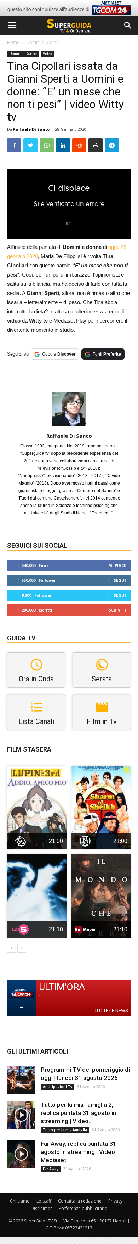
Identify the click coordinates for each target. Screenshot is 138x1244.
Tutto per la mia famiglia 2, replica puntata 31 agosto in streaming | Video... (78, 1113)
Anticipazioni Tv (57, 1086)
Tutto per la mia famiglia (65, 1129)
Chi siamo (20, 1201)
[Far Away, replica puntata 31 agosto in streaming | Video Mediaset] (21, 1154)
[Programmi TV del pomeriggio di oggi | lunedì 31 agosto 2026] (21, 1080)
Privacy (115, 1201)
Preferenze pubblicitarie (83, 1208)
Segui (120, 580)
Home (13, 42)
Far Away (50, 1168)
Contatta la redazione (80, 1201)
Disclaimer (41, 1208)
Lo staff (43, 1201)
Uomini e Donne (42, 42)
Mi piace (117, 565)
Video (47, 53)
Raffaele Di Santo (31, 129)
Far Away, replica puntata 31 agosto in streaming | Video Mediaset (78, 1152)
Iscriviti (116, 610)
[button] (128, 25)
